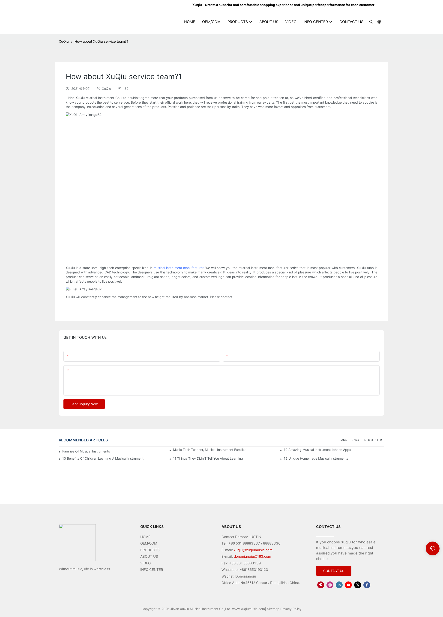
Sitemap (273, 609)
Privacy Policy (291, 609)
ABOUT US (149, 556)
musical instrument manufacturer (178, 268)
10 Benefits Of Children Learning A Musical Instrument (103, 458)
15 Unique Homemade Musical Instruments (316, 458)
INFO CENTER (373, 440)
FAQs (343, 440)
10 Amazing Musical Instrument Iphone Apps (317, 450)
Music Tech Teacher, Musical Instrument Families (209, 450)
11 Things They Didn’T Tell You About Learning (208, 458)
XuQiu (64, 41)
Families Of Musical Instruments (86, 451)
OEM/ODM (148, 543)
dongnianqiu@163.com (252, 556)
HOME (145, 537)
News (355, 440)
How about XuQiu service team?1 (101, 41)
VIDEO (145, 563)
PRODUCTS (150, 550)
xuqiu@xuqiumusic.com (253, 550)
